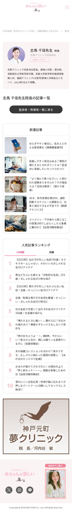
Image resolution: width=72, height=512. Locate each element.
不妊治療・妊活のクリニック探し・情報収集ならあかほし (31, 31)
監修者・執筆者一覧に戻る (36, 109)
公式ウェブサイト (40, 59)
